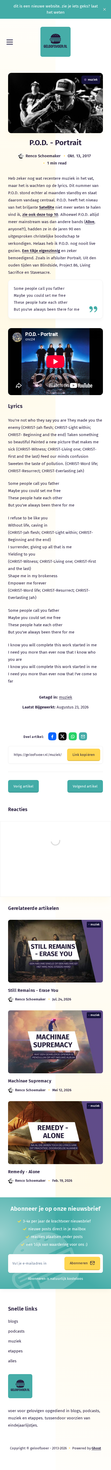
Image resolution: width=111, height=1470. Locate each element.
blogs (13, 1321)
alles (12, 1361)
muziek (93, 79)
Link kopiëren (83, 755)
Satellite (46, 207)
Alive (89, 221)
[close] (104, 9)
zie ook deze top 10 (40, 214)
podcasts (16, 1331)
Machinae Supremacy (29, 1080)
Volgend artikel (85, 786)
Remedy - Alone (24, 1171)
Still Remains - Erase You (33, 990)
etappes (15, 1351)
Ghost (96, 1448)
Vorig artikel (23, 786)
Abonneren (79, 1263)
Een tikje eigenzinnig (41, 250)
